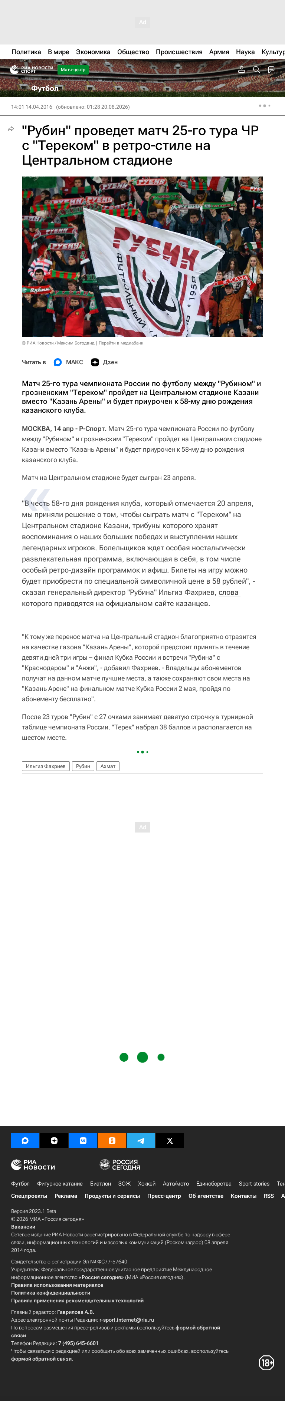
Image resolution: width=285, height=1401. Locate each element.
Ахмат (108, 766)
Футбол (20, 1183)
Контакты (243, 1196)
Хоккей (146, 1183)
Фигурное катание (60, 1183)
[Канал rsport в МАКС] (25, 1140)
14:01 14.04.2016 (31, 107)
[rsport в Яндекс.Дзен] (54, 1140)
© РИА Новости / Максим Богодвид (58, 343)
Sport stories (254, 1183)
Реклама (66, 1196)
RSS (269, 1196)
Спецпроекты (29, 1196)
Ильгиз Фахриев (46, 766)
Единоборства (214, 1183)
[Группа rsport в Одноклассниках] (112, 1140)
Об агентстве (206, 1196)
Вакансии (23, 1227)
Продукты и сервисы (112, 1196)
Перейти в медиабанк (121, 343)
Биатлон (100, 1183)
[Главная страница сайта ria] (12, 69)
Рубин (83, 766)
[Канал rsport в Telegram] (141, 1140)
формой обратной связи (41, 1359)
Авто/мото (176, 1183)
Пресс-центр (164, 1196)
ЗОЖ (124, 1183)
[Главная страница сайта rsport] (48, 69)
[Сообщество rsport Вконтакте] (83, 1140)
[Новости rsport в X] (170, 1140)
